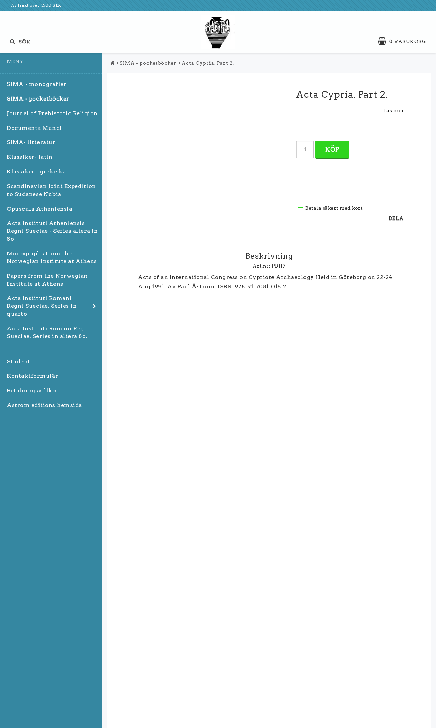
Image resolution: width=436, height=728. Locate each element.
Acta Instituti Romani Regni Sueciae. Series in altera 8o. (48, 332)
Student (18, 361)
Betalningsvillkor (33, 390)
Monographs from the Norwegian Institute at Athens (52, 257)
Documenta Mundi (34, 128)
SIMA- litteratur (31, 142)
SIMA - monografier (36, 84)
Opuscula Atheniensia (39, 209)
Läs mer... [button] (395, 111)
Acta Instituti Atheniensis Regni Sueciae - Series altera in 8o (52, 231)
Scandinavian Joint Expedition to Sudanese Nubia (51, 190)
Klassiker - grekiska (36, 171)
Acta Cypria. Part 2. (208, 63)
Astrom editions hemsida (44, 405)
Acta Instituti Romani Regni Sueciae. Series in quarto (42, 306)
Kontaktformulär (32, 376)
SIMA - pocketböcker (38, 98)
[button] (405, 41)
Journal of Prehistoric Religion (52, 113)
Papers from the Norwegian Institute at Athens (47, 280)
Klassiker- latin (29, 157)
